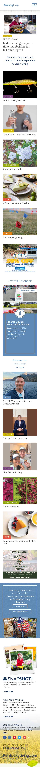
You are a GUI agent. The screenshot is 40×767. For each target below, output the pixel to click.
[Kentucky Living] (11, 5)
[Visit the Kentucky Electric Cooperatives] (15, 746)
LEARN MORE (8, 717)
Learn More (8, 691)
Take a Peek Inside (20, 611)
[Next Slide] (32, 28)
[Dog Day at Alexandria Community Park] (20, 299)
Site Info (21, 759)
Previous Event (20, 360)
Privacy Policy (13, 759)
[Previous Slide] (8, 28)
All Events (20, 367)
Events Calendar (20, 281)
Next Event (19, 364)
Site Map (27, 759)
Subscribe (20, 606)
